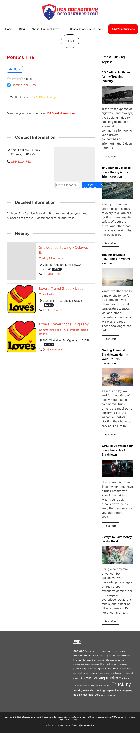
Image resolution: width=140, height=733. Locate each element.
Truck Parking (47, 294)
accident (79, 651)
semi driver (127, 669)
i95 (107, 660)
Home (8, 29)
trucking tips (80, 694)
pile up (125, 664)
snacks (107, 673)
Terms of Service (72, 725)
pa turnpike (116, 664)
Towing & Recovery (51, 258)
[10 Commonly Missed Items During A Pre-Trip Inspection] (117, 197)
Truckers (124, 678)
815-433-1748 (21, 161)
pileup (76, 669)
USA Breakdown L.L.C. (31, 717)
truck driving (95, 678)
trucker (112, 677)
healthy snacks (123, 656)
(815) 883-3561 (52, 349)
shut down (93, 673)
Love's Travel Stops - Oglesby (64, 324)
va (102, 695)
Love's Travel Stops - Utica (61, 288)
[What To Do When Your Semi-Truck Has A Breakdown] (117, 475)
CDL (97, 651)
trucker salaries (80, 685)
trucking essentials (84, 690)
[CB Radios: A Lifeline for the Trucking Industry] (117, 101)
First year (99, 656)
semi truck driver (80, 673)
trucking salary (126, 691)
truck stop (94, 694)
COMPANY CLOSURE (110, 651)
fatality (91, 656)
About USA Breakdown (45, 29)
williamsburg (109, 695)
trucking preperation (107, 690)
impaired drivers (117, 660)
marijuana (89, 664)
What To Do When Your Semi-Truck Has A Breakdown (117, 450)
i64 (103, 660)
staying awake (117, 673)
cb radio (90, 651)
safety (117, 668)
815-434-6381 (52, 274)
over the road (102, 664)
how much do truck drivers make (87, 660)
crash (123, 651)
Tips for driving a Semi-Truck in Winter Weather (116, 259)
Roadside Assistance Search (87, 29)
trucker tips (106, 685)
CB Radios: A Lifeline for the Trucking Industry (116, 77)
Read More (110, 156)
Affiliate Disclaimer (54, 725)
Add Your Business (123, 29)
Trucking (121, 684)
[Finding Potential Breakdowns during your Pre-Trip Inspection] (117, 383)
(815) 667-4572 (52, 309)
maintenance (78, 664)
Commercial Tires (50, 329)
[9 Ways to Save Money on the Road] (117, 562)
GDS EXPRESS (110, 656)
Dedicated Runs (80, 656)
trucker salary (94, 685)
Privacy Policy (87, 725)
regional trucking (104, 669)
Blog (22, 29)
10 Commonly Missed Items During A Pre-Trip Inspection (116, 172)
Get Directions (90, 185)
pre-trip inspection (88, 669)
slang (101, 673)
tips (82, 678)
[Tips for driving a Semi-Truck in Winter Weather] (117, 284)
